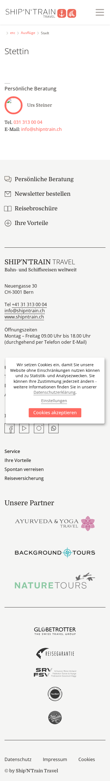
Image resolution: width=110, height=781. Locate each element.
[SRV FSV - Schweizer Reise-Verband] (55, 672)
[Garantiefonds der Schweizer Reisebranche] (55, 653)
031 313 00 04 (28, 122)
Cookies (86, 759)
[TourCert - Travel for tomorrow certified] (55, 694)
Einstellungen (54, 401)
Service (12, 451)
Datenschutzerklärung (55, 392)
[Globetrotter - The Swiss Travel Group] (55, 631)
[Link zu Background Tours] (55, 552)
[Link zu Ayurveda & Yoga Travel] (55, 523)
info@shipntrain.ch (41, 129)
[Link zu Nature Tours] (55, 580)
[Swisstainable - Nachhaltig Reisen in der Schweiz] (55, 717)
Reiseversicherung (24, 478)
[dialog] (55, 391)
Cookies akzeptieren (55, 412)
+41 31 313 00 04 (29, 304)
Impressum (55, 759)
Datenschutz (18, 759)
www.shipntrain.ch (24, 317)
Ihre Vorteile (18, 460)
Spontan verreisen (24, 469)
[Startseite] (44, 12)
